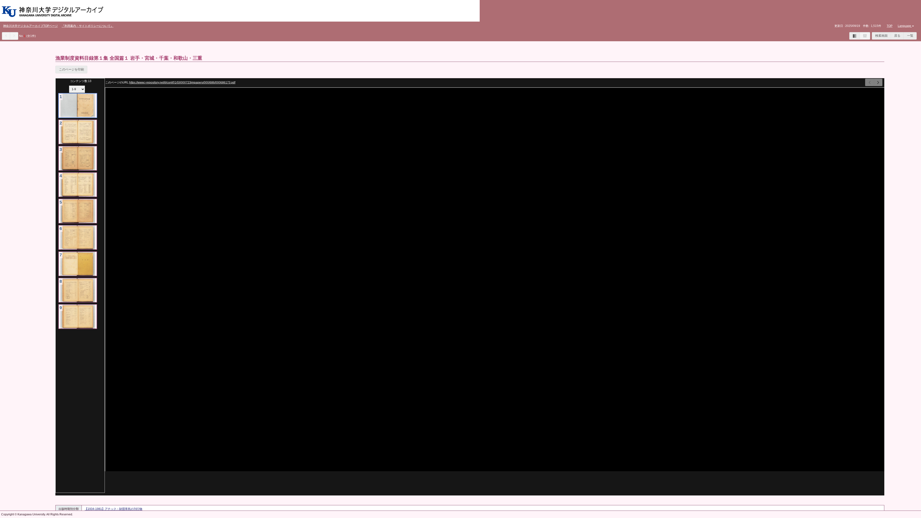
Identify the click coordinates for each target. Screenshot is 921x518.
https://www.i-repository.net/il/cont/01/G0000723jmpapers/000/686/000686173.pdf (182, 82)
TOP (889, 26)
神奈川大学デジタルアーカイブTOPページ (30, 26)
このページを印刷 (71, 69)
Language (904, 26)
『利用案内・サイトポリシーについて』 (87, 26)
